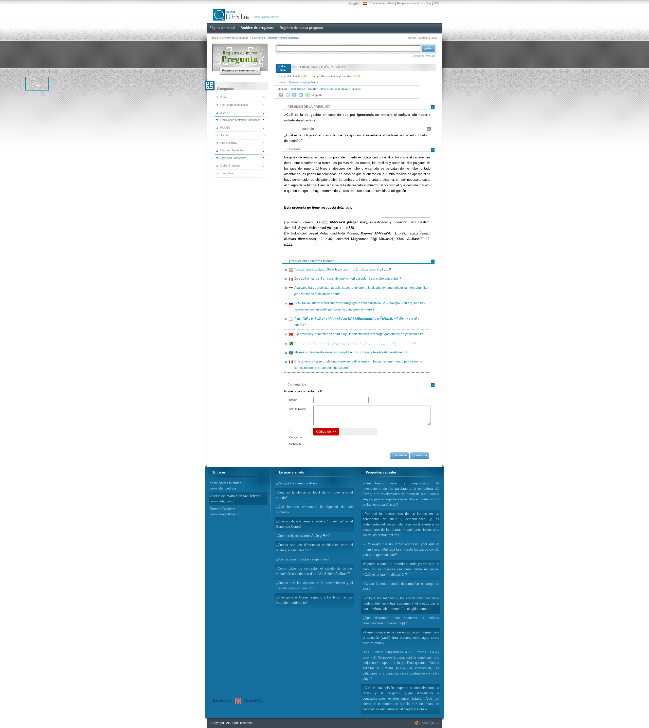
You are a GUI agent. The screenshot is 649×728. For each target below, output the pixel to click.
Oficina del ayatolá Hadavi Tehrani (235, 498)
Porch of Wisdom (224, 511)
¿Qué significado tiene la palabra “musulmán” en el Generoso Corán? (314, 524)
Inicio (215, 37)
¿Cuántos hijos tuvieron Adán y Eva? (303, 536)
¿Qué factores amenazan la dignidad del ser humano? (314, 509)
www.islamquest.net (266, 17)
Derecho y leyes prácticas (303, 82)
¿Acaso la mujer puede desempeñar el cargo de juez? (401, 586)
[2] (408, 191)
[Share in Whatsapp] (307, 95)
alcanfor (313, 88)
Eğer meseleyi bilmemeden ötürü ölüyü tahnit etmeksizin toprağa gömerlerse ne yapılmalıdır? (358, 334)
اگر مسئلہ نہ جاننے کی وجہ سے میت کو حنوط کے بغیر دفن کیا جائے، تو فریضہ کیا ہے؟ (354, 344)
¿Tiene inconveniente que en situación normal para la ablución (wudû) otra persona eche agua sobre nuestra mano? (401, 637)
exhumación (298, 88)
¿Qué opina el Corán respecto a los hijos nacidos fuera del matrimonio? (314, 600)
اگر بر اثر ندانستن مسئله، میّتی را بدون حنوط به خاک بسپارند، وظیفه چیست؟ (342, 270)
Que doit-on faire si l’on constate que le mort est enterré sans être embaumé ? (347, 279)
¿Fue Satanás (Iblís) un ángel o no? (302, 559)
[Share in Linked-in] (301, 95)
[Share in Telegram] (294, 95)
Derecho (257, 37)
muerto (356, 88)
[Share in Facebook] (281, 95)
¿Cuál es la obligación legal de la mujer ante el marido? (314, 495)
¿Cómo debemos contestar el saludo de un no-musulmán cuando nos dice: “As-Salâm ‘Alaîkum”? (314, 571)
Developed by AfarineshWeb (238, 700)
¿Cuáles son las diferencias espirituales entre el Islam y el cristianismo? (314, 547)
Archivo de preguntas (235, 37)
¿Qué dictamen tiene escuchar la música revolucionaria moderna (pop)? (401, 620)
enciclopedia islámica (225, 485)
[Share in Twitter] (288, 95)
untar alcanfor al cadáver (335, 88)
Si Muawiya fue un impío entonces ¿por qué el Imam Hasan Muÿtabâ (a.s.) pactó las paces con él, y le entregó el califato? (401, 549)
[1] (317, 168)
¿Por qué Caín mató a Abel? (296, 483)
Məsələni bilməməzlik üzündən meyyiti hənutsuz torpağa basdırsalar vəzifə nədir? (350, 353)
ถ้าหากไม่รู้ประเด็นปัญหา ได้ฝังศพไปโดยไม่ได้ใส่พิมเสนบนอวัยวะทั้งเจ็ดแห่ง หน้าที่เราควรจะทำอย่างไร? (356, 322)
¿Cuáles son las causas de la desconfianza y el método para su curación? (314, 585)
